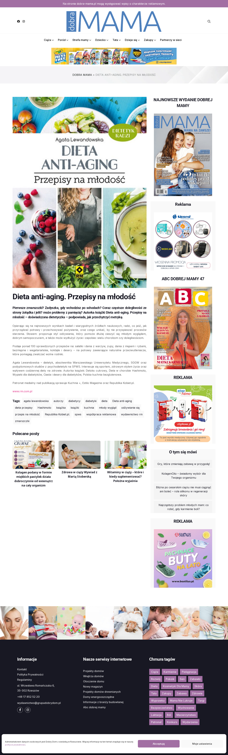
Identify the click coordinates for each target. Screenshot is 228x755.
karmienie (170, 672)
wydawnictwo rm (132, 414)
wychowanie (186, 707)
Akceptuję (159, 743)
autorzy (58, 401)
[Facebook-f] (20, 710)
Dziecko (100, 40)
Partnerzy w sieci (171, 40)
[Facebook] (18, 21)
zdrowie (197, 693)
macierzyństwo (186, 715)
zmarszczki (22, 421)
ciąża (154, 672)
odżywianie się (130, 407)
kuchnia (89, 407)
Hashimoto (44, 407)
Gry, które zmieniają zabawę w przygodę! (183, 464)
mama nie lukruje (181, 700)
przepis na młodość (27, 414)
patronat (156, 722)
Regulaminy (24, 679)
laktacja (156, 715)
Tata (115, 40)
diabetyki (90, 401)
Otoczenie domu (93, 681)
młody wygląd (107, 407)
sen (182, 679)
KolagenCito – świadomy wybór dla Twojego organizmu (184, 475)
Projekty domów (93, 671)
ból (169, 715)
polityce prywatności (15, 744)
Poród (62, 40)
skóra (198, 686)
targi (201, 700)
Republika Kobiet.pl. (57, 414)
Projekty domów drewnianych (102, 691)
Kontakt (22, 669)
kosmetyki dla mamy (176, 686)
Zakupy (148, 40)
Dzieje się (131, 40)
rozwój (155, 679)
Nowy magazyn (93, 686)
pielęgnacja (189, 672)
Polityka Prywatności (30, 674)
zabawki (195, 679)
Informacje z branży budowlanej (103, 702)
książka (61, 407)
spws (78, 414)
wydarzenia (190, 722)
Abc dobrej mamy (94, 707)
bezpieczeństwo (161, 707)
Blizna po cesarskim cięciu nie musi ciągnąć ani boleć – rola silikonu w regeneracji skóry (183, 491)
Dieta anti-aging (122, 401)
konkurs (172, 722)
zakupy (166, 693)
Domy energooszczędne (98, 697)
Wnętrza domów (93, 676)
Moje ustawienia (202, 743)
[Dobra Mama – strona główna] (114, 21)
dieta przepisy (24, 407)
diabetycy (74, 401)
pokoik (170, 679)
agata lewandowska (36, 401)
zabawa (182, 693)
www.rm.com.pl (22, 391)
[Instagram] (23, 21)
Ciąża (47, 40)
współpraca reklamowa (101, 414)
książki (75, 407)
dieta (104, 401)
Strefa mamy (80, 40)
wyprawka (158, 700)
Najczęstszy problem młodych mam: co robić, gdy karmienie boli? (184, 507)
